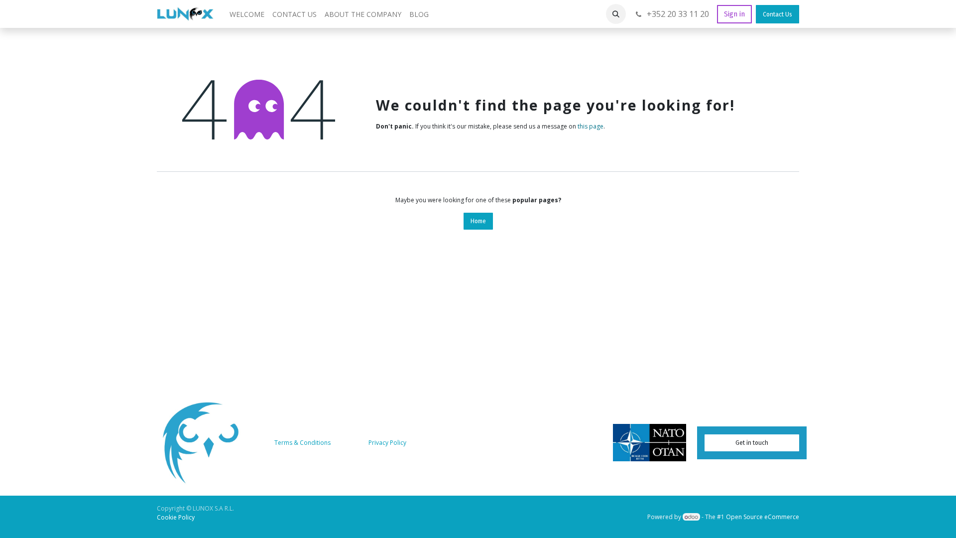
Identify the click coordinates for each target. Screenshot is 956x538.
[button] (616, 14)
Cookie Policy (176, 517)
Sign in (734, 14)
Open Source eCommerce (762, 517)
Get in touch (751, 442)
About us (350, 442)
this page (590, 126)
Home (478, 221)
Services (421, 442)
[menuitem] (247, 14)
